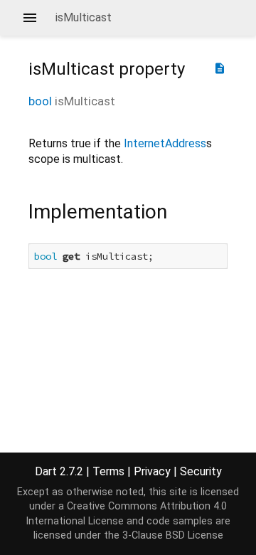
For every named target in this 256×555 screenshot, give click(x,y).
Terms (108, 471)
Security (201, 471)
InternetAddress (165, 143)
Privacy (152, 471)
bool (40, 101)
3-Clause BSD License (172, 535)
